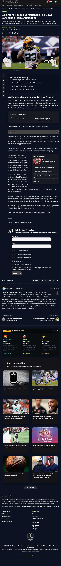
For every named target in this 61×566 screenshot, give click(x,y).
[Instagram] (58, 288)
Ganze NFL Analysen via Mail (22, 264)
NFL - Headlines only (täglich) (22, 258)
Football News (10, 8)
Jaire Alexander (24, 222)
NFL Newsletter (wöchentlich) (23, 254)
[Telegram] (33, 528)
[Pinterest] (35, 525)
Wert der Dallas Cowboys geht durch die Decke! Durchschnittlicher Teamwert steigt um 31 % (44, 475)
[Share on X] (12, 33)
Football (55, 330)
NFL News (17, 8)
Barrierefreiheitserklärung (29, 506)
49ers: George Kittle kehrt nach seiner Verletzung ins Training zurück (42, 172)
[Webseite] (55, 288)
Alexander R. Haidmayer (8, 27)
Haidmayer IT (28, 555)
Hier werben (17, 506)
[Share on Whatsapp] (15, 33)
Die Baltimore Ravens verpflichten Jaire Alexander (43, 119)
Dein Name (15, 236)
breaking (16, 222)
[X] (35, 522)
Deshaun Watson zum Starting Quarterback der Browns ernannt (49, 161)
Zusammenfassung (17, 118)
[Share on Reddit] (50, 280)
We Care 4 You (36, 555)
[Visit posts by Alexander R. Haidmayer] (4, 288)
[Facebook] (56, 288)
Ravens (30, 222)
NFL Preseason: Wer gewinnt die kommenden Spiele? (14, 474)
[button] (47, 1)
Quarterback (50, 506)
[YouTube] (38, 522)
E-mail (13, 243)
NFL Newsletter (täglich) (21, 251)
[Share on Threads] (53, 280)
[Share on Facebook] (9, 33)
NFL (45, 506)
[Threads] (35, 528)
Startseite (4, 8)
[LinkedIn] (38, 525)
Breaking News (18, 261)
